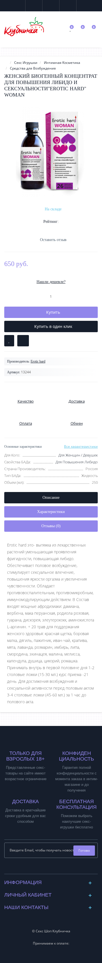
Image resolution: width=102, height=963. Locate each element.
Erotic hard (38, 361)
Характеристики (51, 512)
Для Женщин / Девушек (78, 455)
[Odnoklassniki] (56, 868)
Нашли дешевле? (51, 282)
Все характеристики (81, 446)
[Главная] (6, 62)
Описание (51, 497)
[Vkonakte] (46, 868)
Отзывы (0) (51, 526)
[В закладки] (9, 340)
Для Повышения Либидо (77, 461)
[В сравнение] (23, 340)
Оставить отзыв (53, 240)
